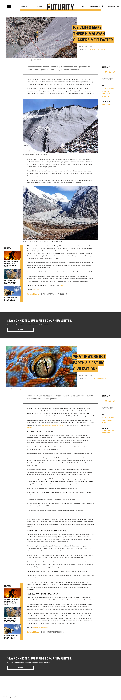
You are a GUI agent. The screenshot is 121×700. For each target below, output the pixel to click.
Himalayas (106, 94)
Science (23, 7)
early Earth (107, 420)
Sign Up (20, 330)
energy (104, 423)
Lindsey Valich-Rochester (96, 378)
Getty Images (18, 389)
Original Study (33, 294)
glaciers (105, 91)
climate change (108, 89)
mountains (106, 96)
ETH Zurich (106, 105)
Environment (95, 7)
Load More (60, 683)
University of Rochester (108, 432)
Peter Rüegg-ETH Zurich (96, 49)
